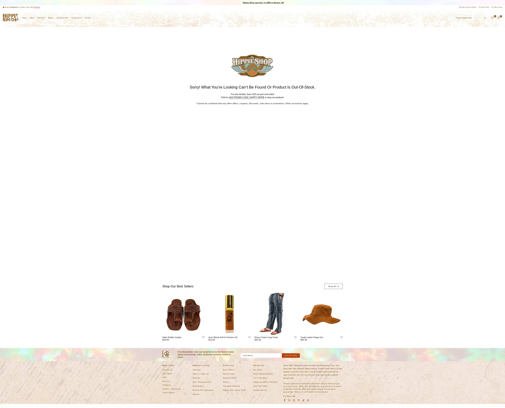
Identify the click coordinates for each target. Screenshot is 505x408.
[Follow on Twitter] (289, 400)
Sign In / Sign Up (201, 374)
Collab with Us (260, 390)
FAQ (164, 377)
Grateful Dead (229, 378)
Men (32, 18)
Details (37, 7)
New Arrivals (229, 374)
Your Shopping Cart (202, 382)
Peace (226, 382)
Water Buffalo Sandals (171, 337)
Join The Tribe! (260, 386)
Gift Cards (484, 7)
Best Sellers (228, 370)
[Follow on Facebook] (284, 400)
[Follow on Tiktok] (303, 400)
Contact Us (167, 370)
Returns (166, 381)
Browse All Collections (203, 390)
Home (87, 18)
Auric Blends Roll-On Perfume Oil (222, 337)
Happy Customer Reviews (265, 382)
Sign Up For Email (468, 7)
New (24, 18)
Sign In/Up (497, 7)
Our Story (257, 370)
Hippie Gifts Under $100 (234, 390)
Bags (50, 18)
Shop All (332, 286)
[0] (492, 17)
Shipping (166, 385)
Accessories (62, 18)
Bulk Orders (198, 386)
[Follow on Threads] (308, 400)
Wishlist (196, 378)
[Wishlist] (203, 337)
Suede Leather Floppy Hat (312, 337)
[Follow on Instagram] (294, 400)
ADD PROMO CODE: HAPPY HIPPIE (246, 97)
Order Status (168, 393)
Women (41, 18)
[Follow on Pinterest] (299, 400)
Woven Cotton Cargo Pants (266, 337)
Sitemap (196, 370)
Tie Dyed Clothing (231, 386)
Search (196, 394)
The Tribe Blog (260, 378)
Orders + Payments (171, 389)
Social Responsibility (263, 374)
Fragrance (76, 18)
